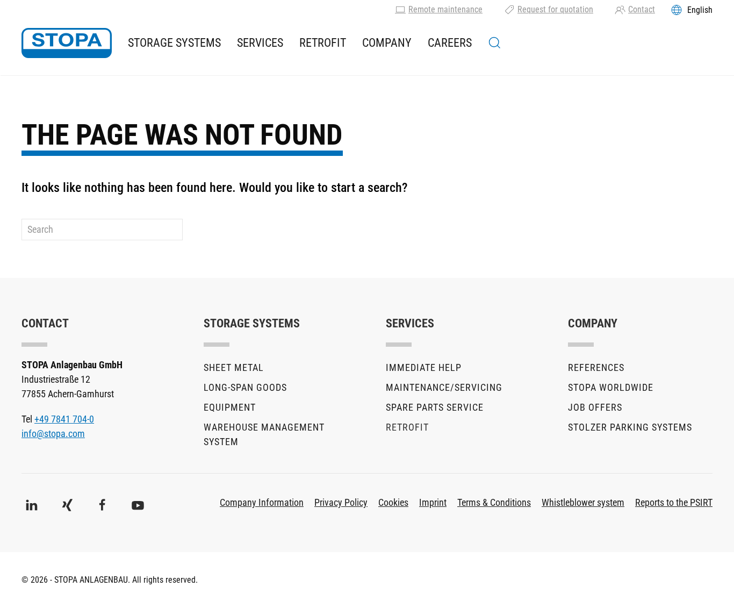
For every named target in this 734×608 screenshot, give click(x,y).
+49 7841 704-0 (64, 419)
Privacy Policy (341, 502)
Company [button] (387, 42)
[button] (494, 43)
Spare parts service (435, 407)
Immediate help (424, 367)
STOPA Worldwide (610, 387)
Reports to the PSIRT (674, 502)
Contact (641, 9)
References (596, 367)
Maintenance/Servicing (444, 387)
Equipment (230, 407)
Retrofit (322, 42)
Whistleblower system (583, 502)
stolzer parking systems (630, 427)
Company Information (262, 502)
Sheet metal (234, 367)
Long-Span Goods (245, 387)
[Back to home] (66, 43)
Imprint (433, 502)
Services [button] (260, 42)
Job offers (595, 407)
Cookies (393, 502)
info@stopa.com (53, 433)
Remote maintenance (445, 9)
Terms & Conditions (494, 502)
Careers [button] (450, 42)
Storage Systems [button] (174, 42)
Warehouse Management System (264, 434)
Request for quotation (555, 9)
